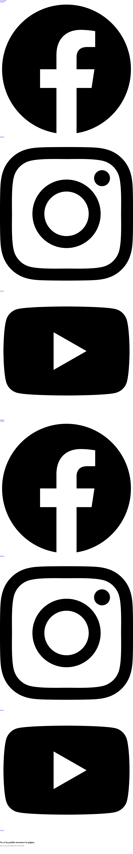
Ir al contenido (3, 0)
